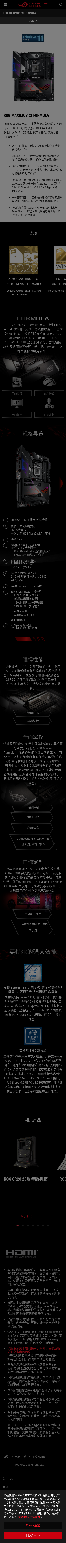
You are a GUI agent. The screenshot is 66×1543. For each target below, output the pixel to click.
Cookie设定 (33, 1525)
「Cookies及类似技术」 (28, 1516)
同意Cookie (33, 1535)
